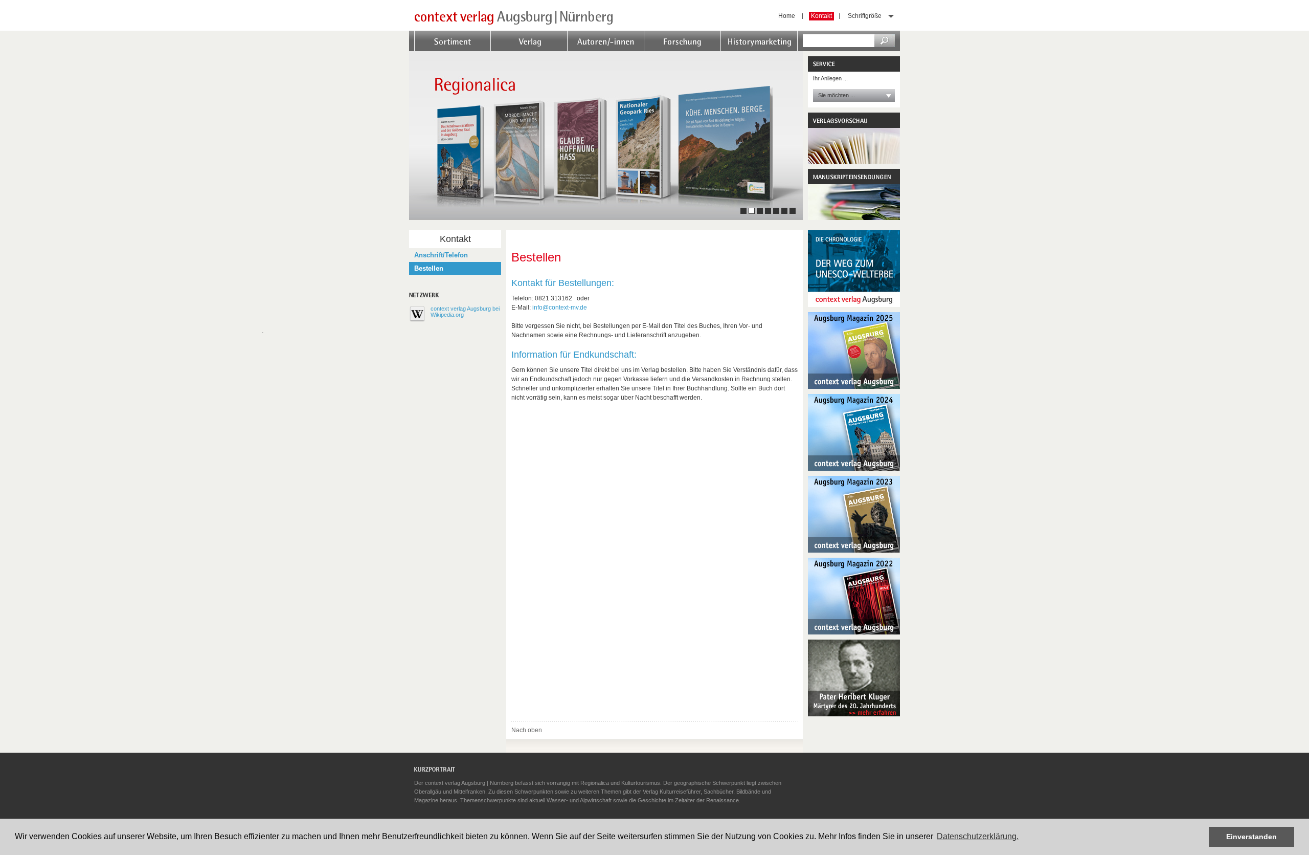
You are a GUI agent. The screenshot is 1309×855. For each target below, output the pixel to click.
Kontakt (821, 15)
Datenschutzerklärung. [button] (978, 836)
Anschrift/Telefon (441, 255)
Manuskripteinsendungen (854, 194)
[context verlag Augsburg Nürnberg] (514, 22)
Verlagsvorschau (854, 138)
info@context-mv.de (559, 307)
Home (786, 15)
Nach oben (526, 730)
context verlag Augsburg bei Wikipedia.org (465, 311)
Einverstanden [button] (1251, 836)
